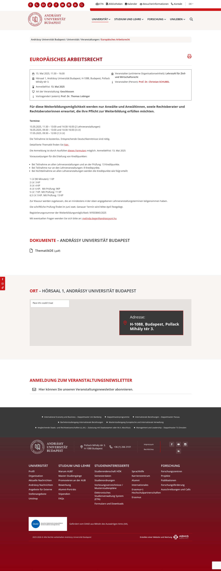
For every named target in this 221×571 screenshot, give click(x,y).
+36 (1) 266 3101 (122, 446)
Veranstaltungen (90, 39)
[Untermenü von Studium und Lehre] (143, 19)
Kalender (132, 3)
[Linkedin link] (75, 4)
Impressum (149, 444)
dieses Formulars (77, 150)
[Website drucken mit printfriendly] (189, 56)
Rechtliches (149, 449)
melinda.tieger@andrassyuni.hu (99, 218)
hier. (66, 144)
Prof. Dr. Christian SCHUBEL (154, 81)
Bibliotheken (116, 3)
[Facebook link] (56, 4)
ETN (101, 3)
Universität (73, 39)
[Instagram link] (68, 4)
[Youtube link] (62, 4)
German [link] (190, 3)
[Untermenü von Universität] (109, 19)
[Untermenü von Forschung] (165, 19)
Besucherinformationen (156, 3)
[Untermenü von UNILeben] (184, 19)
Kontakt (178, 3)
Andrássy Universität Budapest (48, 39)
